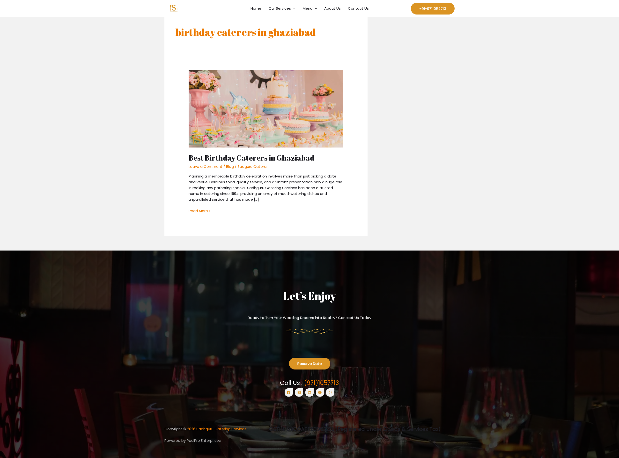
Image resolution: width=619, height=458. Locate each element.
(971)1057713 (321, 383)
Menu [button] (307, 8)
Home (256, 8)
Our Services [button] (280, 8)
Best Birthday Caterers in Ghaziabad (251, 158)
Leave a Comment (205, 166)
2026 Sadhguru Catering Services (216, 428)
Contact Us (358, 8)
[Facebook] (289, 392)
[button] (293, 8)
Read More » (200, 210)
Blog (230, 166)
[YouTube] (320, 392)
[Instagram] (299, 392)
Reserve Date (309, 363)
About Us (332, 8)
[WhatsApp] (330, 392)
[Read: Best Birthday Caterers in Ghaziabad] (266, 108)
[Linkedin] (309, 392)
